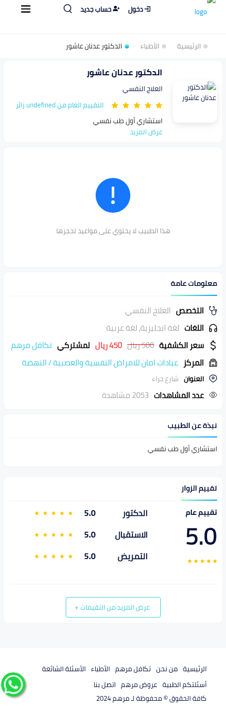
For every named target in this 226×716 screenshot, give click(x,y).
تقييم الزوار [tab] (199, 488)
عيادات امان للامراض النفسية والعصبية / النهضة (100, 362)
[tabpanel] (113, 353)
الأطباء (149, 46)
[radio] (159, 105)
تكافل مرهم (133, 668)
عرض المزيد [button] (146, 131)
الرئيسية (189, 46)
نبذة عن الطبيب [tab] (192, 426)
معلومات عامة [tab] (194, 283)
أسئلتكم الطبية (184, 684)
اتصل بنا (105, 684)
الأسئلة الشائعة (64, 668)
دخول (135, 9)
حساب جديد (95, 9)
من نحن (167, 668)
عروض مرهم (139, 684)
